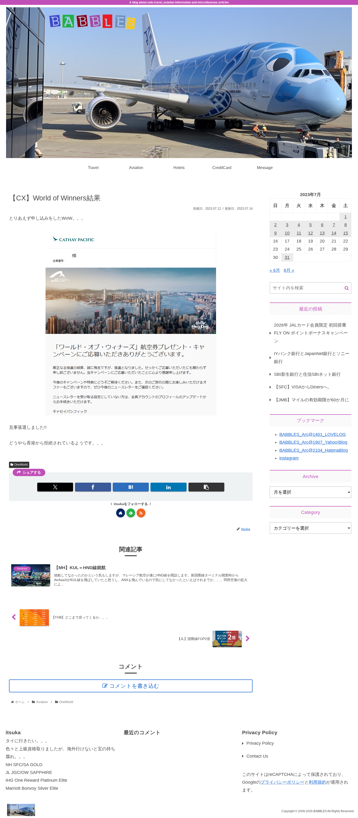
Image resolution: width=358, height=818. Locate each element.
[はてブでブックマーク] (131, 487)
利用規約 (317, 782)
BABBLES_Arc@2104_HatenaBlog (313, 450)
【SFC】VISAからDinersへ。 (303, 387)
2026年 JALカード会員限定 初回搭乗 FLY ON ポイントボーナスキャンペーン (311, 333)
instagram (289, 458)
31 (287, 257)
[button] (206, 487)
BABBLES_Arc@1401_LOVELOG (312, 434)
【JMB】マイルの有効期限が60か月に (311, 399)
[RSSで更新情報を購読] (141, 512)
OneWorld (21, 464)
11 (299, 233)
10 (287, 233)
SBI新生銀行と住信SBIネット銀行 (307, 374)
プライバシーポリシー (282, 782)
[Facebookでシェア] (93, 487)
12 (310, 233)
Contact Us (257, 756)
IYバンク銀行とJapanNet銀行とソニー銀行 (311, 357)
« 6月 (275, 270)
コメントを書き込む (134, 686)
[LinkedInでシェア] (168, 487)
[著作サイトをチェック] (120, 512)
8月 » (289, 270)
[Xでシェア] (55, 487)
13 (322, 233)
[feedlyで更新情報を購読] (130, 512)
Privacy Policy (260, 743)
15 (345, 233)
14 (333, 233)
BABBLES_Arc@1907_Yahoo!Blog (313, 442)
